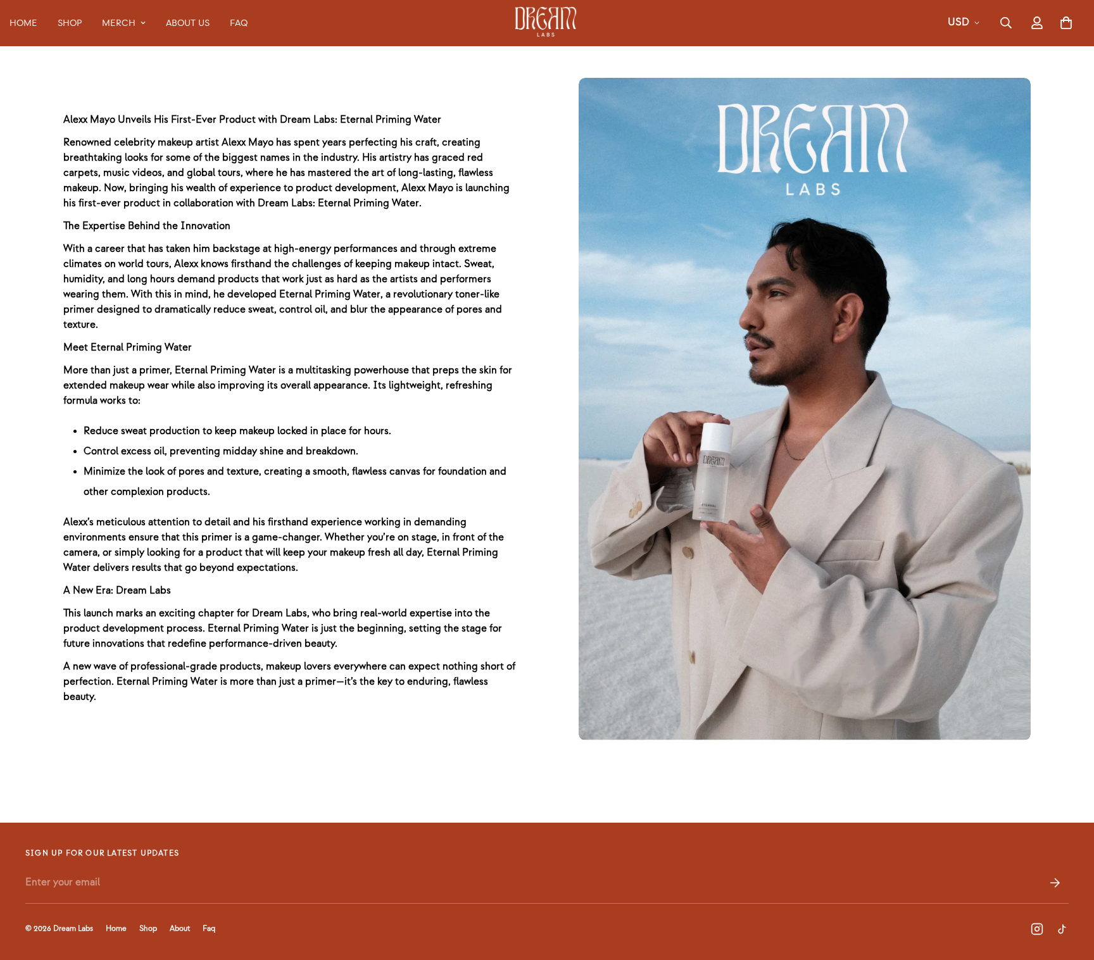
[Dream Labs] (547, 23)
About (180, 928)
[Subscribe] (1055, 882)
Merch (118, 23)
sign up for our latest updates (102, 853)
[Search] (1006, 23)
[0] (1066, 22)
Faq (239, 23)
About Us (188, 23)
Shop (70, 23)
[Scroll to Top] (1069, 891)
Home (116, 928)
